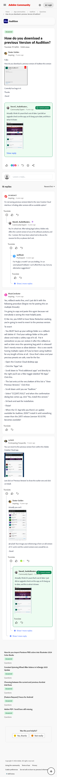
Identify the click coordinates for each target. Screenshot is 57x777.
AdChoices (11, 774)
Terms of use (26, 765)
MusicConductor (14, 293)
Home (8, 12)
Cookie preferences (11, 770)
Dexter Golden (13, 52)
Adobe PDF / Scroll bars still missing (18, 709)
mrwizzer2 (12, 195)
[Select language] (40, 5)
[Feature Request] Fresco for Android (18, 697)
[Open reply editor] (28, 176)
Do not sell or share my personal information (35, 770)
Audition (32, 12)
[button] (4, 5)
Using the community (12, 765)
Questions (43, 12)
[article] (28, 205)
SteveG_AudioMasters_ (19, 106)
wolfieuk (20, 255)
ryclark (11, 440)
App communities (19, 12)
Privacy (34, 765)
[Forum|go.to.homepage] (19, 5)
